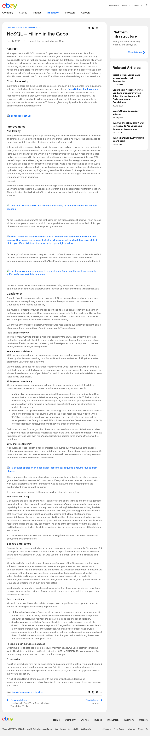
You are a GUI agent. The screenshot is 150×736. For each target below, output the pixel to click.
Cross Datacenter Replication (83, 89)
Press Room (119, 729)
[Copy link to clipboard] (101, 27)
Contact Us (143, 729)
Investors (129, 719)
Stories (85, 719)
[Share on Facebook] (93, 28)
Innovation (113, 719)
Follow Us (131, 729)
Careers (143, 719)
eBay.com (106, 729)
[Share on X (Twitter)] (97, 28)
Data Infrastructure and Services (24, 27)
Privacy (63, 729)
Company (70, 719)
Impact (98, 719)
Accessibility (73, 729)
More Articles (135, 52)
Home (56, 719)
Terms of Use (52, 729)
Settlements (86, 729)
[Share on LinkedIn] (89, 28)
